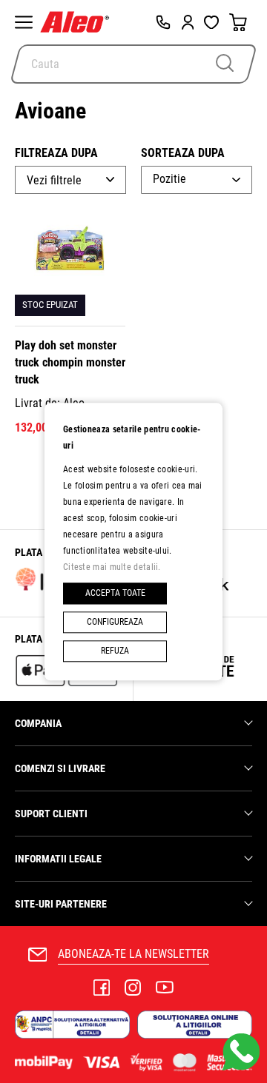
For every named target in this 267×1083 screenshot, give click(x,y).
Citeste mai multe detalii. (112, 567)
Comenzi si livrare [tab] (60, 768)
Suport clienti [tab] (51, 813)
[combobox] (133, 64)
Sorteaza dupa (183, 153)
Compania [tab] (38, 723)
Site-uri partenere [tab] (61, 904)
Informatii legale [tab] (58, 859)
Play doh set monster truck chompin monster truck (70, 362)
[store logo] (78, 22)
